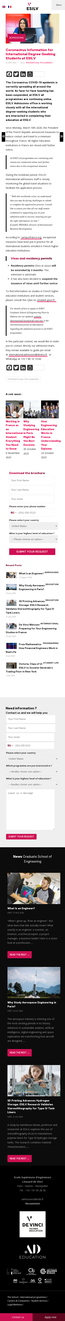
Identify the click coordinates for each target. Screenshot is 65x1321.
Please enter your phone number (27, 506)
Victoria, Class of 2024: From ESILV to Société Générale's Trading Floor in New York (30, 667)
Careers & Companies (18, 1300)
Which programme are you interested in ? (29, 765)
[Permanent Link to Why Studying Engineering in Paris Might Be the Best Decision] (32, 417)
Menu (59, 4)
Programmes (51, 643)
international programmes (39, 62)
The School (12, 1297)
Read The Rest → (19, 954)
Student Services (39, 1300)
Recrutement (32, 1203)
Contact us (18, 1317)
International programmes (33, 1297)
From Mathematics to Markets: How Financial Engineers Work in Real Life (32, 648)
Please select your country (24, 520)
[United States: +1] (13, 513)
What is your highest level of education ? (31, 533)
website (37, 316)
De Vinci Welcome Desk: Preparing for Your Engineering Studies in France (31, 628)
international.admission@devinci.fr (28, 354)
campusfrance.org (31, 237)
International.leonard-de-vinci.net (26, 320)
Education (52, 584)
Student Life (51, 663)
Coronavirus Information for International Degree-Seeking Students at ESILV (30, 54)
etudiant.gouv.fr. (46, 300)
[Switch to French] (9, 7)
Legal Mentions (14, 1304)
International (49, 623)
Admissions (16, 37)
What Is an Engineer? (31, 573)
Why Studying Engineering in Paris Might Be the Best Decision (31, 433)
